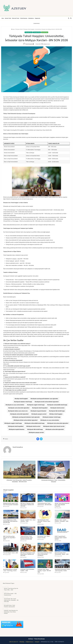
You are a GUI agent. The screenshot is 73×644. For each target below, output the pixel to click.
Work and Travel (15, 18)
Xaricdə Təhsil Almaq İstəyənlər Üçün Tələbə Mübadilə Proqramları (62, 505)
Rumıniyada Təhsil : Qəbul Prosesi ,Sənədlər (44, 537)
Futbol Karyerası (23, 18)
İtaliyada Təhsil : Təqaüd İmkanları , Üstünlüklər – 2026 (61, 520)
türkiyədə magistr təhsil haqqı (13, 423)
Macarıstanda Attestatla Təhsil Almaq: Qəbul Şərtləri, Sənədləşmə (45, 554)
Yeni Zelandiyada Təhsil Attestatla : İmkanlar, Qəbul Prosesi (44, 521)
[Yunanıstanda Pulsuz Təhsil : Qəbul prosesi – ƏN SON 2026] (45, 497)
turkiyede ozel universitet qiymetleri (19, 408)
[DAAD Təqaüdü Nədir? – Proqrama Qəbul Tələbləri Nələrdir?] (62, 530)
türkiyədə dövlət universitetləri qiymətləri (26, 420)
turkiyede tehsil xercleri (57, 408)
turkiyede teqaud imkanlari (38, 411)
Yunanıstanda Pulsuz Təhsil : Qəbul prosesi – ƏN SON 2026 (44, 504)
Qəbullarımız (31, 18)
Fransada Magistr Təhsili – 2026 (10, 552)
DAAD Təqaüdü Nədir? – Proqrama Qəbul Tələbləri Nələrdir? (61, 538)
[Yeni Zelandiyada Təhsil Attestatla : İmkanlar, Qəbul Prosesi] (45, 514)
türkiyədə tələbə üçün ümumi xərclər (54, 426)
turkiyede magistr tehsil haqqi (36, 404)
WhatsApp (21, 641)
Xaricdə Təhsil (8, 18)
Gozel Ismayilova (29, 44)
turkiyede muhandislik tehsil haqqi (57, 404)
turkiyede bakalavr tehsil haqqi (23, 401)
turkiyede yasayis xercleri (39, 414)
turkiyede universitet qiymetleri (20, 414)
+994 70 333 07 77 (13, 641)
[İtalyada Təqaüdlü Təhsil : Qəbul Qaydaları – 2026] (28, 514)
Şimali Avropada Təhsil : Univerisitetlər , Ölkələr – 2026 (61, 553)
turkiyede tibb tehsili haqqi (57, 411)
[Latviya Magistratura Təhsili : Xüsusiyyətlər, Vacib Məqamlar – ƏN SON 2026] (10, 514)
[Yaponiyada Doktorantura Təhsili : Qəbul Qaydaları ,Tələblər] (62, 563)
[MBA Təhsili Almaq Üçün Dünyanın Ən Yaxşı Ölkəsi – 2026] (10, 530)
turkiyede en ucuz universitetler (15, 404)
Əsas (3, 18)
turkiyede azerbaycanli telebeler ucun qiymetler (44, 398)
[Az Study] (14, 8)
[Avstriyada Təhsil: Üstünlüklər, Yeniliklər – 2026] (28, 563)
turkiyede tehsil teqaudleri (40, 408)
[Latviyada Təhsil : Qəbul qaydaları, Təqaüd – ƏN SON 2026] (45, 563)
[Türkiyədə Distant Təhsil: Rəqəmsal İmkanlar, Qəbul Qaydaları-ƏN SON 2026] (28, 530)
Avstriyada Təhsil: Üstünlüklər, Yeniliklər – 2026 (27, 570)
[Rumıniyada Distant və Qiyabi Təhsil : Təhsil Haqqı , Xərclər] (10, 563)
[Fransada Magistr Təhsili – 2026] (10, 547)
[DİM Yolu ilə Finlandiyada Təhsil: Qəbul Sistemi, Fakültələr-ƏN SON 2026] (28, 547)
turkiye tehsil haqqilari (21, 398)
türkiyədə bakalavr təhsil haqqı (51, 417)
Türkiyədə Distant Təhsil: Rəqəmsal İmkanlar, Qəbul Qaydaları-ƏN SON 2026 (26, 538)
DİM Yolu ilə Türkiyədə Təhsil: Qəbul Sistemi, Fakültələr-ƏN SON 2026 (27, 505)
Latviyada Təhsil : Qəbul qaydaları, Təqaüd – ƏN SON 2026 (44, 571)
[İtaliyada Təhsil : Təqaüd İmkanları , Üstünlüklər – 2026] (62, 514)
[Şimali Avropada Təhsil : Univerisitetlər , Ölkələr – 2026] (62, 547)
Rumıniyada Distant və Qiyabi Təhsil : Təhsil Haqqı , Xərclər (10, 570)
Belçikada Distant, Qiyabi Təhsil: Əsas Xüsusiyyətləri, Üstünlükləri (10, 504)
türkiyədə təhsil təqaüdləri (16, 426)
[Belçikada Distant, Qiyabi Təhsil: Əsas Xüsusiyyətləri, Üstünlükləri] (10, 497)
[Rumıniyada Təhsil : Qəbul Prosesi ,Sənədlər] (45, 530)
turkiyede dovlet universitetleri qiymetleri (47, 401)
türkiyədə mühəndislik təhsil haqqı (34, 423)
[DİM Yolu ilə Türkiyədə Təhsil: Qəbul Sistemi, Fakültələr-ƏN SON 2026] (28, 497)
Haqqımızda (37, 18)
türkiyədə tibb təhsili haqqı (35, 429)
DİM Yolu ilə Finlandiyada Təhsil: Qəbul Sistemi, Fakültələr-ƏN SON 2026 (27, 554)
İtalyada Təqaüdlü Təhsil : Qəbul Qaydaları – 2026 (27, 520)
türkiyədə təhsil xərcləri (33, 426)
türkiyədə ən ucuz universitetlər (50, 420)
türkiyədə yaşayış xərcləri (37, 432)
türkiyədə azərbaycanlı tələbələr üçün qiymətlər (26, 417)
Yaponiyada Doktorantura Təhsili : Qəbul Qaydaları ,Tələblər (62, 570)
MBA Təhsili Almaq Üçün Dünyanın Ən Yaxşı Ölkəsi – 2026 (9, 538)
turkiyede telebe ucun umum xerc (18, 411)
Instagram (37, 641)
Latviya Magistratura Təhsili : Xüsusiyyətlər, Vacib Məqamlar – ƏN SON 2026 (10, 521)
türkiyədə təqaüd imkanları (16, 429)
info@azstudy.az (29, 641)
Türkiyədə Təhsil (18, 29)
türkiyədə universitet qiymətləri (55, 429)
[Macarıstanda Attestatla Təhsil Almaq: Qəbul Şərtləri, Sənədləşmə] (45, 547)
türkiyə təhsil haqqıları (56, 414)
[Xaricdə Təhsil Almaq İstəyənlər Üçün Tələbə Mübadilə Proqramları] (62, 497)
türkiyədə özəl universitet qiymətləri (58, 423)
